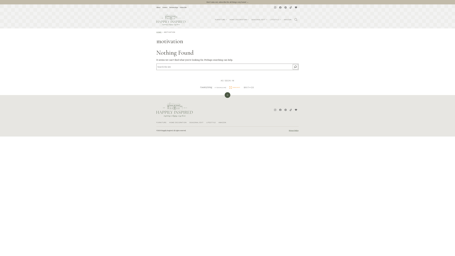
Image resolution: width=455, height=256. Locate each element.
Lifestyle (274, 20)
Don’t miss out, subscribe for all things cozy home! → (227, 2)
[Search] (296, 19)
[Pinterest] (285, 7)
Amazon (287, 20)
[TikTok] (290, 7)
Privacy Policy (294, 131)
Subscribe (183, 7)
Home (159, 32)
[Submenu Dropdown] (226, 19)
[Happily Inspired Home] (170, 19)
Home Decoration (238, 20)
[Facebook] (280, 7)
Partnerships (173, 7)
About (158, 7)
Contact (164, 7)
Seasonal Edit (258, 20)
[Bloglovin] (296, 7)
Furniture (220, 20)
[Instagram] (275, 7)
